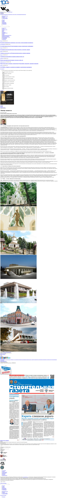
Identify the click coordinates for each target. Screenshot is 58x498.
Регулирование (4, 37)
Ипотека (3, 33)
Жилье (3, 30)
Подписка (3, 474)
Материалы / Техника (5, 36)
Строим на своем (4, 18)
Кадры (3, 34)
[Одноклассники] (2, 358)
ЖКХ (3, 31)
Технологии (4, 39)
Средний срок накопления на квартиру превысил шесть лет (12, 56)
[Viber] (6, 358)
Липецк (1, 356)
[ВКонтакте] (0, 358)
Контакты (3, 473)
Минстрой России (5, 491)
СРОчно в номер (4, 17)
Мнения (3, 487)
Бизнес (3, 28)
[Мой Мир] (3, 358)
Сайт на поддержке (3, 483)
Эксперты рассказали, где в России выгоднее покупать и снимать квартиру (15, 53)
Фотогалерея (4, 488)
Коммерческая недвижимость (6, 35)
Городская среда (4, 29)
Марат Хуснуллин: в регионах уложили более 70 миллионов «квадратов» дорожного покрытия (19, 63)
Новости (3, 485)
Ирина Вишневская (3, 361)
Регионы (3, 16)
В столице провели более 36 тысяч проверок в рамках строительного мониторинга (16, 46)
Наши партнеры (4, 475)
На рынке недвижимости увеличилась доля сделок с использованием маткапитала (13, 14)
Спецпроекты (4, 489)
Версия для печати (3, 353)
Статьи (3, 486)
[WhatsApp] (7, 358)
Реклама (3, 471)
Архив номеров (4, 472)
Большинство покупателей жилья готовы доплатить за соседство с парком (15, 49)
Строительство (4, 38)
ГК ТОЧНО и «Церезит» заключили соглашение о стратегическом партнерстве (16, 67)
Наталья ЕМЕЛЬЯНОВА (7, 352)
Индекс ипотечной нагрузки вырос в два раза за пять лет (11, 60)
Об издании (4, 470)
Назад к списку (2, 354)
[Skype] (8, 358)
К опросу (1, 90)
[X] (4, 358)
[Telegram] (9, 358)
